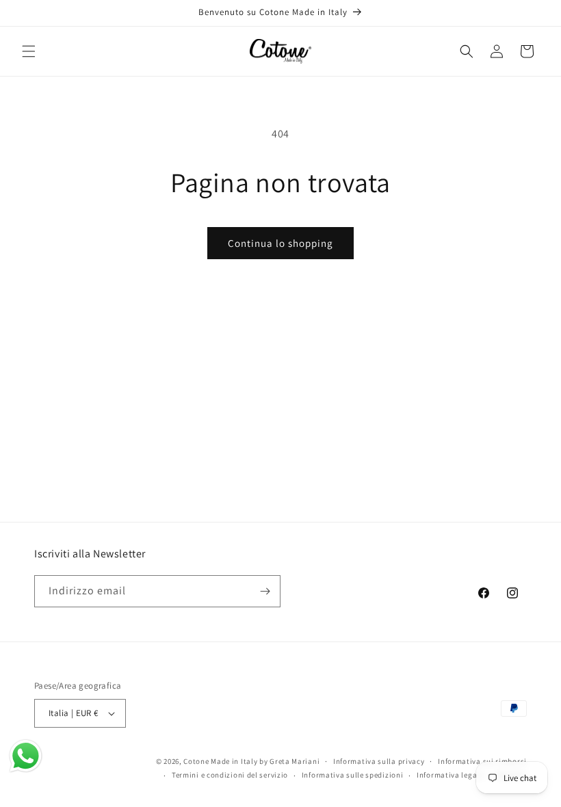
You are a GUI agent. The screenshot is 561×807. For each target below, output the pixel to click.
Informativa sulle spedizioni (353, 775)
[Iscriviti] (265, 591)
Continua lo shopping (280, 243)
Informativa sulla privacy (379, 761)
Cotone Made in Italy (220, 761)
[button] (29, 51)
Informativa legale (450, 775)
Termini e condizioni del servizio (230, 775)
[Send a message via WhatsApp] (25, 756)
